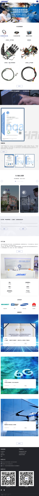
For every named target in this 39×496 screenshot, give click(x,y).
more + (19, 86)
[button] (37, 161)
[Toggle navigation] (37, 1)
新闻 (1, 456)
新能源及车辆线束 (22, 454)
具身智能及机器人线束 (22, 451)
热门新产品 (3, 451)
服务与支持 (3, 454)
